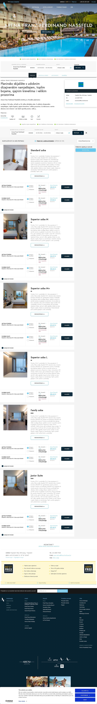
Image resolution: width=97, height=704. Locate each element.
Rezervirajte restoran (84, 609)
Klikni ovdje (56, 558)
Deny (85, 699)
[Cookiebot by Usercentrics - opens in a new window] (9, 701)
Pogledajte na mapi (79, 103)
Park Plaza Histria (29, 606)
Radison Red (62, 666)
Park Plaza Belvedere (30, 617)
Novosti (81, 620)
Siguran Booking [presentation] (42, 583)
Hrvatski (94, 2)
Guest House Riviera (30, 610)
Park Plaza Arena (29, 608)
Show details (22, 701)
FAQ (80, 639)
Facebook (89, 591)
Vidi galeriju (46, 32)
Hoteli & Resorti (48, 7)
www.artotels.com (55, 660)
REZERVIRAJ (85, 150)
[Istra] (37, 685)
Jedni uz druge (83, 637)
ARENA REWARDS (84, 634)
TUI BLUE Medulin (29, 619)
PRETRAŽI (78, 67)
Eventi (81, 622)
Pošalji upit (82, 630)
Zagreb (8, 607)
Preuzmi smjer (69, 103)
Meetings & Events (84, 613)
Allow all (85, 690)
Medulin (8, 605)
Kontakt (81, 632)
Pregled (32, 75)
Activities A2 (82, 603)
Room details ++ (40, 176)
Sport (80, 611)
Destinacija (35, 7)
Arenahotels (68, 659)
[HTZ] (60, 685)
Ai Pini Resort (46, 620)
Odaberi (66, 187)
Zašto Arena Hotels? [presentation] (11, 583)
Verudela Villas (47, 607)
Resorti (45, 598)
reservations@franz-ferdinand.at (81, 100)
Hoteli (26, 598)
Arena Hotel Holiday (30, 621)
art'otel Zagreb (28, 628)
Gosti (58, 64)
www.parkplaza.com (49, 659)
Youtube (92, 591)
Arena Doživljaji (83, 600)
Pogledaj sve (4, 117)
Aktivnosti (55, 75)
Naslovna (26, 7)
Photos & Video (43, 75)
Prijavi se (74, 2)
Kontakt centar (83, 641)
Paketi (62, 605)
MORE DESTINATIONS (11, 610)
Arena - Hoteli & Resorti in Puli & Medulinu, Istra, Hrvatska (4, 7)
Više (72, 7)
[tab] (17, 583)
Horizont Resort (47, 611)
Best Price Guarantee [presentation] (75, 583)
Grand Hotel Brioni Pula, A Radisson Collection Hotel (31, 603)
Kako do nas (9, 600)
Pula (7, 603)
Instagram (95, 591)
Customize (84, 695)
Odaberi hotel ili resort (19, 64)
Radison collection (56, 666)
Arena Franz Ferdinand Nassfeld (24, 68)
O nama (81, 624)
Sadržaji (64, 75)
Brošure (81, 628)
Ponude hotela (65, 600)
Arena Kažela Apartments (49, 618)
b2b (80, 617)
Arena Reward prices (84, 141)
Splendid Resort (47, 609)
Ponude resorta (65, 603)
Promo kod (76, 64)
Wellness (81, 605)
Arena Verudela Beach (48, 605)
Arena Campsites (14, 2)
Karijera (81, 626)
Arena (27, 663)
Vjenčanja (82, 607)
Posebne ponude (62, 7)
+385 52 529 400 (84, 2)
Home (3, 599)
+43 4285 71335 (78, 98)
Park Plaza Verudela (48, 603)
